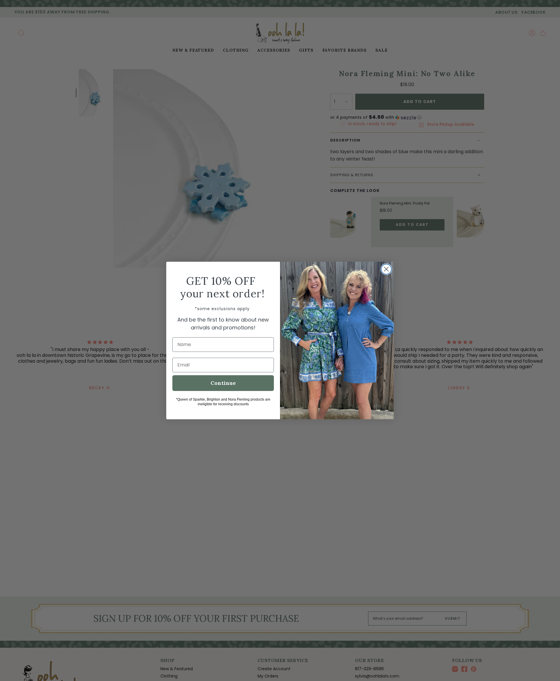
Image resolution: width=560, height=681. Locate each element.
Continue (223, 383)
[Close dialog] (386, 269)
